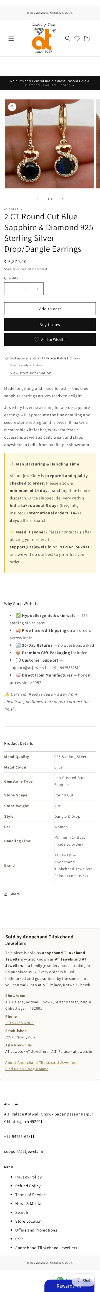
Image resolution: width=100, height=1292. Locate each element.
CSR (19, 1238)
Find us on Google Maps (26, 1068)
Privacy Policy (28, 1177)
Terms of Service (30, 1194)
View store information (30, 372)
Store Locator (28, 1221)
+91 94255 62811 (19, 1022)
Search (21, 1212)
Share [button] (15, 893)
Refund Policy (28, 1185)
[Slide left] (38, 199)
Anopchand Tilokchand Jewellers (46, 1247)
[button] (11, 38)
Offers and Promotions (36, 1230)
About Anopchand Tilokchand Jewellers (41, 1062)
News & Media (28, 1203)
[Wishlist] (77, 38)
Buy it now (50, 324)
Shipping (10, 269)
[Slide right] (62, 199)
